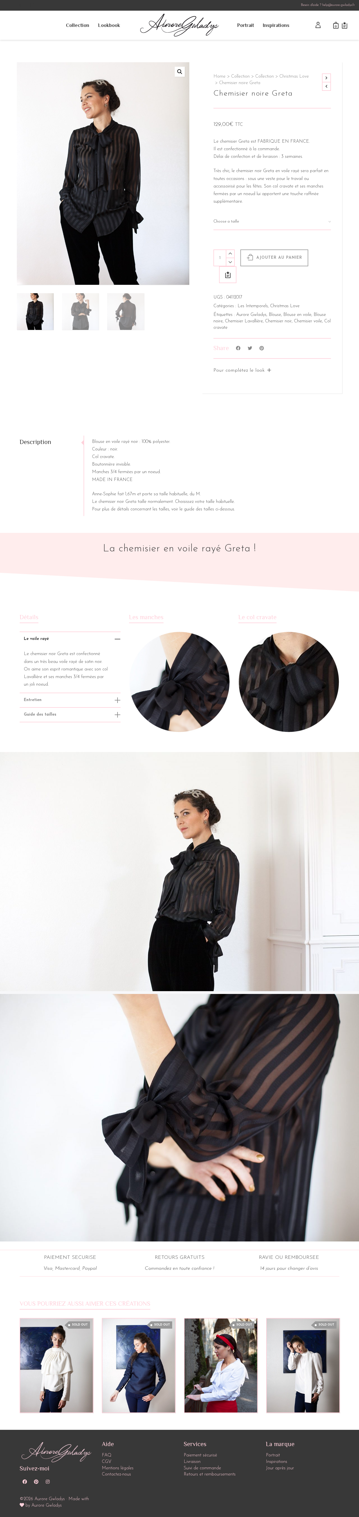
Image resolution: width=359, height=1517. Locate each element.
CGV (106, 1462)
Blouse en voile (297, 315)
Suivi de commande (202, 1468)
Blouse (275, 315)
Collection (240, 76)
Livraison (192, 1462)
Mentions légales (118, 1468)
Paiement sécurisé (200, 1455)
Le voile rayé (36, 639)
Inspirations (276, 1462)
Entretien (33, 700)
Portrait (273, 1455)
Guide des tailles (40, 715)
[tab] (52, 442)
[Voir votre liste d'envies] (345, 25)
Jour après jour (280, 1468)
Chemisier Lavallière (244, 321)
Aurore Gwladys (251, 315)
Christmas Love (294, 76)
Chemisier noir (278, 321)
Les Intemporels (253, 306)
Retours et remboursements (210, 1474)
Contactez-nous (116, 1474)
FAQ (106, 1455)
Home (219, 76)
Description (35, 441)
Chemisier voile (308, 321)
